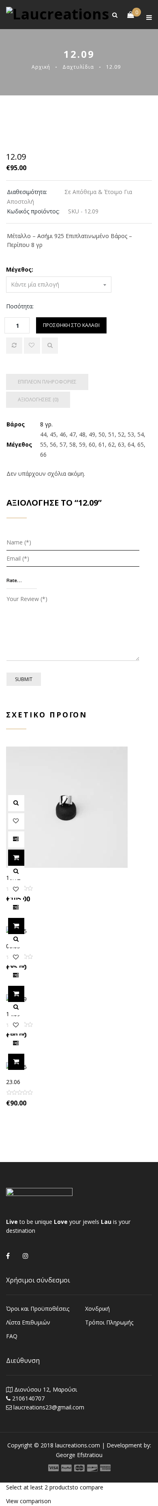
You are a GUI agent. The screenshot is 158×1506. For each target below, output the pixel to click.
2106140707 (28, 1398)
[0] (126, 14)
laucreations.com (77, 1445)
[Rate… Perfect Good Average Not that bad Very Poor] (21, 581)
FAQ (11, 1336)
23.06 (13, 1082)
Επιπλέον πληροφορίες (47, 381)
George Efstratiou (79, 1455)
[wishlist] (32, 345)
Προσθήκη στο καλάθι (71, 325)
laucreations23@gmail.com (48, 1407)
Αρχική (41, 66)
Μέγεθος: (19, 269)
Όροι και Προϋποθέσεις (37, 1308)
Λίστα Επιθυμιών (28, 1322)
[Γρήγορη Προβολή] (50, 345)
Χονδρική (97, 1308)
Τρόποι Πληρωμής (109, 1322)
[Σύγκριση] (14, 345)
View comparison (28, 1501)
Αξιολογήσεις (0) (38, 399)
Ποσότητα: (20, 306)
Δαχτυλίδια (78, 66)
